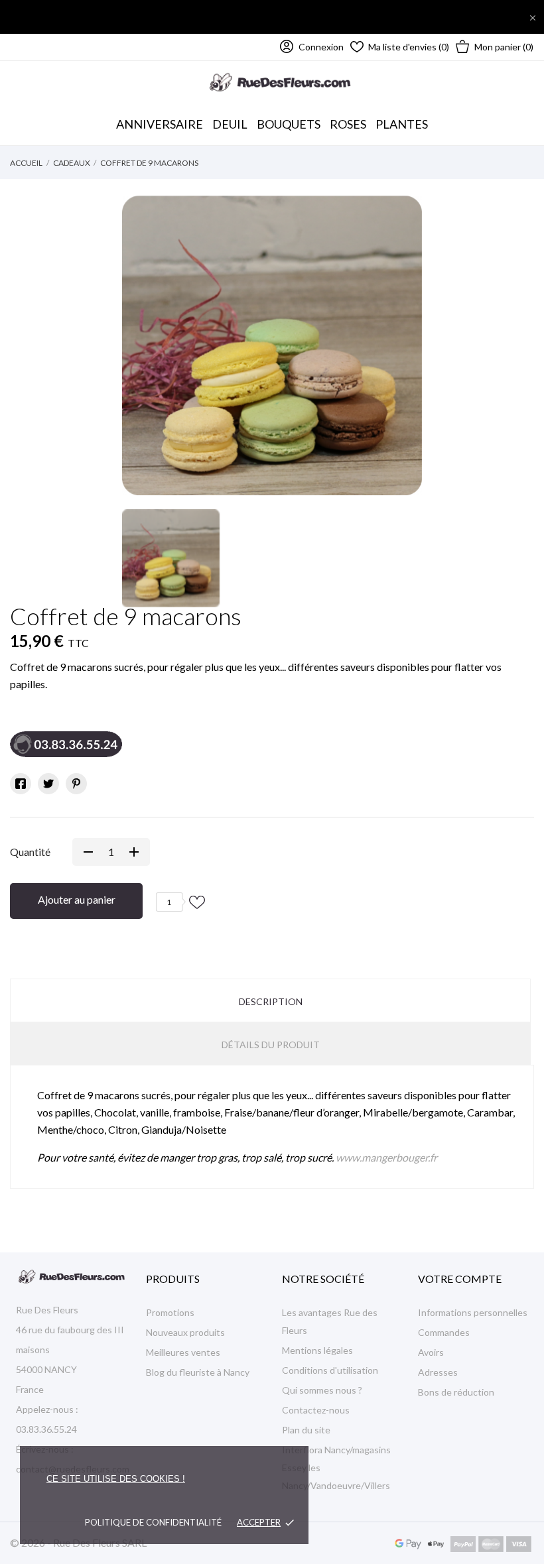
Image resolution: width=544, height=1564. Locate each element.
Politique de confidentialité (153, 1522)
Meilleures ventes (183, 1352)
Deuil (229, 124)
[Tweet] (48, 783)
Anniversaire (159, 124)
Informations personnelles (472, 1312)
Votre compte (460, 1278)
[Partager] (20, 783)
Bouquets (288, 117)
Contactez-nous (316, 1409)
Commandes (444, 1332)
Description (271, 1001)
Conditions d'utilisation (330, 1370)
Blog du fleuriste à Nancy (197, 1372)
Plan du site (306, 1429)
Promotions (170, 1312)
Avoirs (431, 1352)
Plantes (401, 124)
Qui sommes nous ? (322, 1390)
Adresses (438, 1372)
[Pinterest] (76, 783)
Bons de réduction (456, 1392)
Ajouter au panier (76, 899)
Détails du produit (271, 1044)
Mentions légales (317, 1350)
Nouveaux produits (185, 1332)
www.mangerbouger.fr (386, 1157)
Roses (348, 124)
